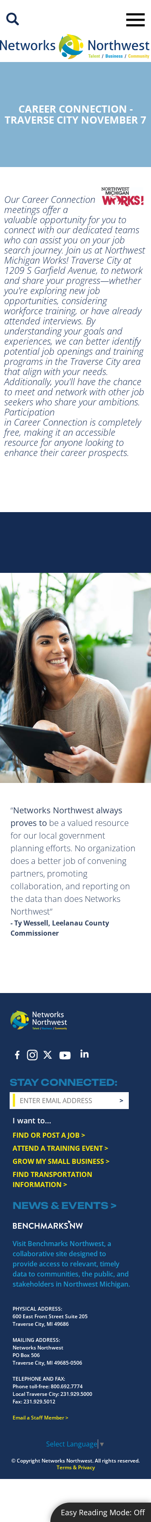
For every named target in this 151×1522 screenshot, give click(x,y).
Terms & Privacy (76, 1467)
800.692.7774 (67, 1386)
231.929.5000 (76, 1394)
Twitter (47, 1054)
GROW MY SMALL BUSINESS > (61, 1161)
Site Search (12, 19)
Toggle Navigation (135, 20)
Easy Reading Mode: (103, 1512)
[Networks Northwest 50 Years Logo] (74, 46)
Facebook (17, 1054)
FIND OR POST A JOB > (49, 1135)
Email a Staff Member (38, 1417)
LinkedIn (84, 1053)
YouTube (65, 1055)
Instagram (32, 1055)
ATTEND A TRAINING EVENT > (60, 1148)
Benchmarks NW (48, 1224)
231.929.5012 (39, 1401)
